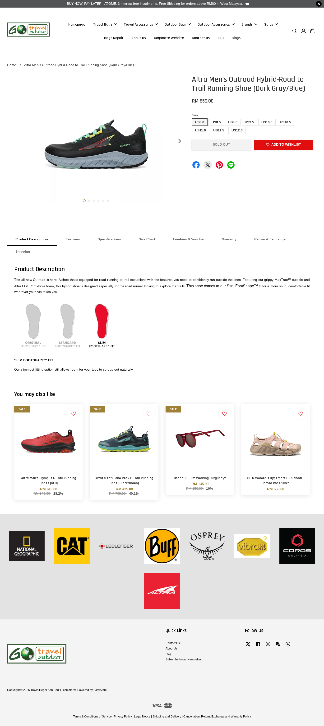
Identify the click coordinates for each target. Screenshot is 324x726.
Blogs (236, 38)
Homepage (76, 24)
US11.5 (218, 130)
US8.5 (216, 122)
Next (178, 141)
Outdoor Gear (175, 24)
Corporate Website (169, 38)
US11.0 (200, 130)
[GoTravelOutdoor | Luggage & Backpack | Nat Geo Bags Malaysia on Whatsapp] (288, 646)
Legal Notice (142, 716)
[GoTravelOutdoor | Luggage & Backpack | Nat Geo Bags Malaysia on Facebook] (258, 646)
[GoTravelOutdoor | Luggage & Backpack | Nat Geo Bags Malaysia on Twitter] (248, 646)
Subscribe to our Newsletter (183, 659)
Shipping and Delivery (167, 716)
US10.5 (285, 122)
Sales (268, 24)
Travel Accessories (138, 24)
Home (11, 65)
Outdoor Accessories (214, 24)
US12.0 (237, 130)
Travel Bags (102, 24)
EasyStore (100, 690)
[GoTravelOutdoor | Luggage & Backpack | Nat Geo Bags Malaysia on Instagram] (268, 646)
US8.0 (199, 122)
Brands (247, 24)
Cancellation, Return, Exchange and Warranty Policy (217, 716)
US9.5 (249, 122)
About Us (138, 38)
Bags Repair (113, 38)
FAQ (221, 38)
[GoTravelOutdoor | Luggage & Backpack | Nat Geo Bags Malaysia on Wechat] (278, 646)
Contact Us (201, 38)
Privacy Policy (123, 716)
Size (195, 115)
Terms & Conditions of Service (92, 716)
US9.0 (232, 122)
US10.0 (267, 122)
